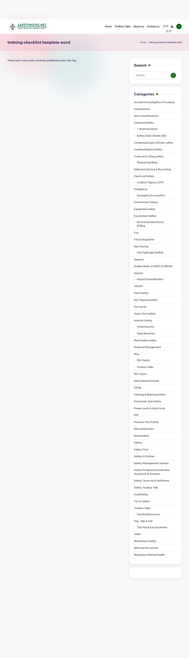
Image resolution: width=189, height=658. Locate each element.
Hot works (140, 306)
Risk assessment (144, 428)
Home (143, 42)
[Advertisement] (88, 9)
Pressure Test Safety (146, 422)
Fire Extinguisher (144, 239)
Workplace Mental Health (149, 554)
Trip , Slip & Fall (143, 521)
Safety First (141, 449)
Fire (136, 232)
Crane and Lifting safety (149, 156)
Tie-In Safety (142, 501)
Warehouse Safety (145, 541)
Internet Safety (143, 320)
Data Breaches (146, 333)
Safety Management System (151, 463)
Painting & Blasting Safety (150, 394)
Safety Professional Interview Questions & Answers (152, 471)
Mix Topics (143, 360)
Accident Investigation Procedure (154, 102)
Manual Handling (147, 162)
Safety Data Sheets (151, 135)
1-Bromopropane (147, 129)
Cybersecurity (145, 326)
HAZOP (138, 286)
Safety (138, 442)
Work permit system (146, 547)
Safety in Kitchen (144, 456)
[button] (173, 75)
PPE (136, 415)
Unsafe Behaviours (148, 514)
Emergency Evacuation (151, 195)
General (138, 259)
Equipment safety (144, 209)
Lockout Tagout (150, 182)
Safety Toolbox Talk (146, 487)
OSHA (137, 387)
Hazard (138, 273)
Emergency (141, 189)
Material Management (147, 347)
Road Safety (141, 435)
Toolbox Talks (145, 367)
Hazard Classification (150, 279)
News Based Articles (146, 380)
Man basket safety (145, 340)
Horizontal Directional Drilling (150, 224)
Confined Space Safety (148, 149)
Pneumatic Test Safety (147, 401)
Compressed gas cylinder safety (153, 142)
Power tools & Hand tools (149, 408)
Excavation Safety (145, 216)
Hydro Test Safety (145, 313)
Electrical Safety (144, 176)
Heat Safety (141, 293)
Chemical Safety (144, 122)
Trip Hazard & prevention (152, 527)
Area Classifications (146, 116)
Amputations (142, 109)
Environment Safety (146, 202)
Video (137, 534)
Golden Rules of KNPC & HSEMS (153, 266)
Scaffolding (141, 494)
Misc (137, 354)
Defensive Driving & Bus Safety (152, 169)
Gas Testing (141, 246)
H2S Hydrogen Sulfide (150, 252)
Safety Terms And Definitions (151, 480)
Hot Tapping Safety (146, 300)
